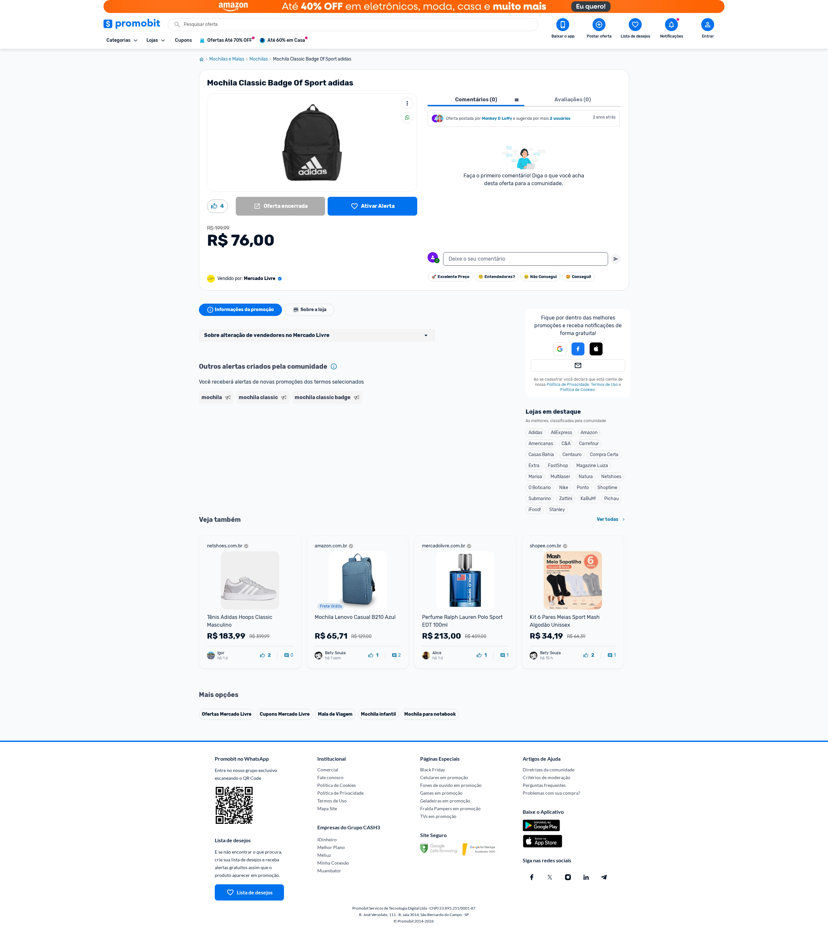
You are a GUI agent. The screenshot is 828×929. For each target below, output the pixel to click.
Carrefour (589, 443)
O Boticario (539, 487)
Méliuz (324, 855)
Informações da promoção (244, 309)
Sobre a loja (313, 309)
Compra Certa (604, 454)
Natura (586, 476)
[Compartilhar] (407, 117)
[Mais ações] (407, 103)
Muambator (329, 870)
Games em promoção (441, 793)
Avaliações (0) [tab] (572, 99)
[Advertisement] (323, 431)
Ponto (583, 487)
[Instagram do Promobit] (568, 877)
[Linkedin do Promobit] (586, 877)
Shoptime (607, 487)
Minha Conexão (333, 863)
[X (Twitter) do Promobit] (550, 877)
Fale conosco (330, 777)
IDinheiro (327, 839)
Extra (533, 465)
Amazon (589, 432)
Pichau (611, 498)
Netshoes (611, 476)
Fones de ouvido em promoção (451, 785)
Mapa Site (327, 808)
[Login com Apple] (596, 348)
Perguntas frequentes (544, 785)
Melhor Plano (331, 847)
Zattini (565, 498)
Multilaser (560, 476)
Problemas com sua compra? (551, 793)
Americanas (540, 443)
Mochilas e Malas (226, 59)
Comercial (327, 769)
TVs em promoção (438, 816)
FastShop (558, 465)
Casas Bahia (541, 454)
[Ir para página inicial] (204, 59)
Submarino (539, 498)
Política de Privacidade (568, 384)
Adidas (535, 432)
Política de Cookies (577, 389)
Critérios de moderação (546, 777)
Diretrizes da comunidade (548, 769)
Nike (563, 487)
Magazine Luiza (592, 465)
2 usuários (560, 118)
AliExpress (561, 432)
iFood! (534, 509)
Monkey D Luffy (497, 118)
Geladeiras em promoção (445, 800)
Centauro (572, 454)
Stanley (557, 509)
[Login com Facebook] (578, 348)
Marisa (535, 476)
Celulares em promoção (444, 777)
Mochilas (258, 59)
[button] (556, 348)
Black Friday (432, 769)
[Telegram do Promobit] (604, 877)
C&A (566, 443)
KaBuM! (588, 498)
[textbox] (526, 259)
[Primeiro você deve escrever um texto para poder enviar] (616, 259)
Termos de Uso (604, 384)
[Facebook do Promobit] (532, 877)
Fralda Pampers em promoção (450, 808)
